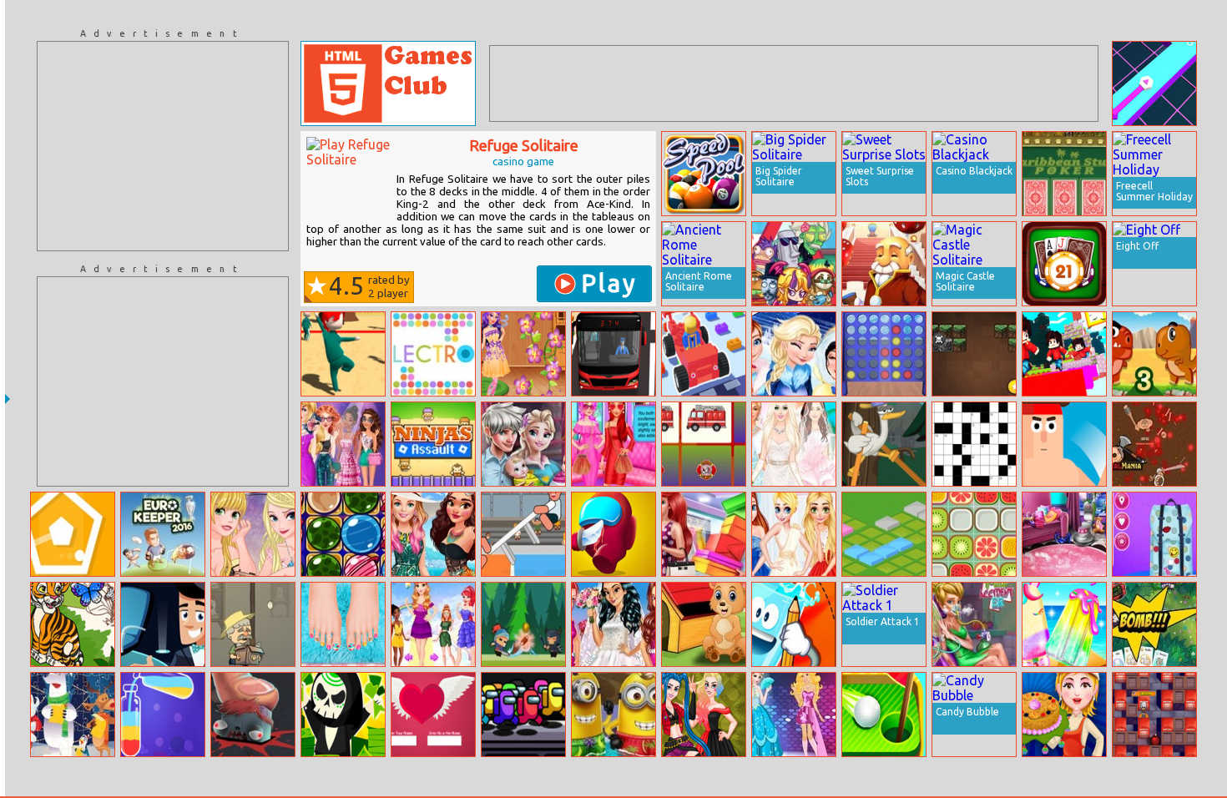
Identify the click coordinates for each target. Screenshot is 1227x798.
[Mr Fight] (1064, 444)
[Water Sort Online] (162, 714)
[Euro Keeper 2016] (162, 534)
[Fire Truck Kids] (703, 444)
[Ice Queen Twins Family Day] (523, 444)
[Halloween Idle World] (343, 714)
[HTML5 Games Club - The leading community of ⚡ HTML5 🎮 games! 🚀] (388, 83)
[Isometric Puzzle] (884, 534)
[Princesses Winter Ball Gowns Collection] (252, 534)
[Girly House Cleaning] (1064, 534)
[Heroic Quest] (523, 624)
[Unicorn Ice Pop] (1064, 624)
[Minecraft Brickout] (974, 353)
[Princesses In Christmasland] (793, 353)
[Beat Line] (1154, 83)
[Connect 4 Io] (884, 353)
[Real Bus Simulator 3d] (613, 353)
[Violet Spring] (523, 353)
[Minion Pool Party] (613, 714)
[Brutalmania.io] (1154, 444)
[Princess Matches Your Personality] (613, 444)
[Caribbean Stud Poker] (1064, 173)
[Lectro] (433, 353)
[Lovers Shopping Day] (703, 534)
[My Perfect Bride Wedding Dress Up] (793, 444)
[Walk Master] (884, 444)
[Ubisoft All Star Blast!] (1154, 714)
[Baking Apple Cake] (1064, 714)
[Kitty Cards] (1154, 624)
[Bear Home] (703, 624)
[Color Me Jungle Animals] (72, 624)
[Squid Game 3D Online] (343, 353)
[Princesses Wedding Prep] (613, 624)
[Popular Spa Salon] (343, 624)
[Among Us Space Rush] (523, 714)
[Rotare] (72, 534)
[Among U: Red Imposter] (613, 534)
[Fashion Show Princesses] (793, 534)
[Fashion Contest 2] (793, 714)
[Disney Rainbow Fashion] (433, 624)
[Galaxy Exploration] (343, 534)
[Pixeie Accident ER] (974, 624)
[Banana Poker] (793, 263)
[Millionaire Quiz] (162, 624)
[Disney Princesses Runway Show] (343, 444)
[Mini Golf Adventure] (884, 714)
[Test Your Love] (433, 714)
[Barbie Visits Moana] (433, 534)
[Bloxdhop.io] (1064, 353)
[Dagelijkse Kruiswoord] (974, 444)
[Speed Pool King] (703, 173)
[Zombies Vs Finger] (252, 714)
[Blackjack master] (1064, 263)
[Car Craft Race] (703, 353)
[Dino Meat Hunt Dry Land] (1154, 353)
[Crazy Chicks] (252, 624)
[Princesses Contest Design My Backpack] (1154, 534)
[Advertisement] (163, 146)
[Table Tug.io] (523, 534)
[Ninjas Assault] (433, 444)
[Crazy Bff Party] (703, 714)
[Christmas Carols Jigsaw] (72, 714)
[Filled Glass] (793, 624)
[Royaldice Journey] (884, 263)
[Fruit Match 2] (974, 534)
